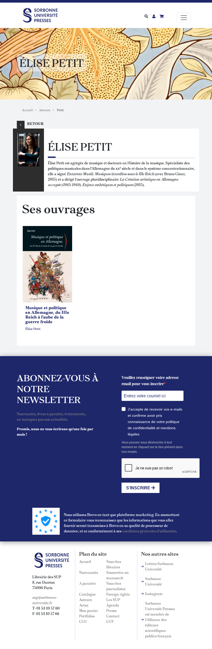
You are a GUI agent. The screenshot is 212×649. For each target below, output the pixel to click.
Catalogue (87, 594)
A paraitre (87, 583)
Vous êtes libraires (113, 564)
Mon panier (88, 610)
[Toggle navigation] (184, 17)
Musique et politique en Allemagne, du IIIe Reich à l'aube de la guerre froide (47, 314)
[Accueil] (42, 14)
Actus (83, 605)
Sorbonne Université (153, 581)
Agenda (112, 605)
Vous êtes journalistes (115, 586)
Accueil (27, 110)
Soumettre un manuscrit (117, 575)
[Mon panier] (162, 16)
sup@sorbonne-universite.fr (45, 600)
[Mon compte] (153, 16)
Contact (112, 615)
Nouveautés (88, 572)
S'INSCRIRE (138, 488)
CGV (110, 621)
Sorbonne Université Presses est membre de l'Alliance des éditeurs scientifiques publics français (160, 619)
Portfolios (87, 615)
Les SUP (113, 599)
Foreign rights (118, 594)
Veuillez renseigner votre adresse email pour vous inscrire (150, 380)
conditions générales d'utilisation (149, 530)
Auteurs (44, 110)
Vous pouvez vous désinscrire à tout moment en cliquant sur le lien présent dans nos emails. (152, 447)
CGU (83, 621)
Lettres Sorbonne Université (159, 566)
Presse (111, 610)
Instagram (154, 593)
